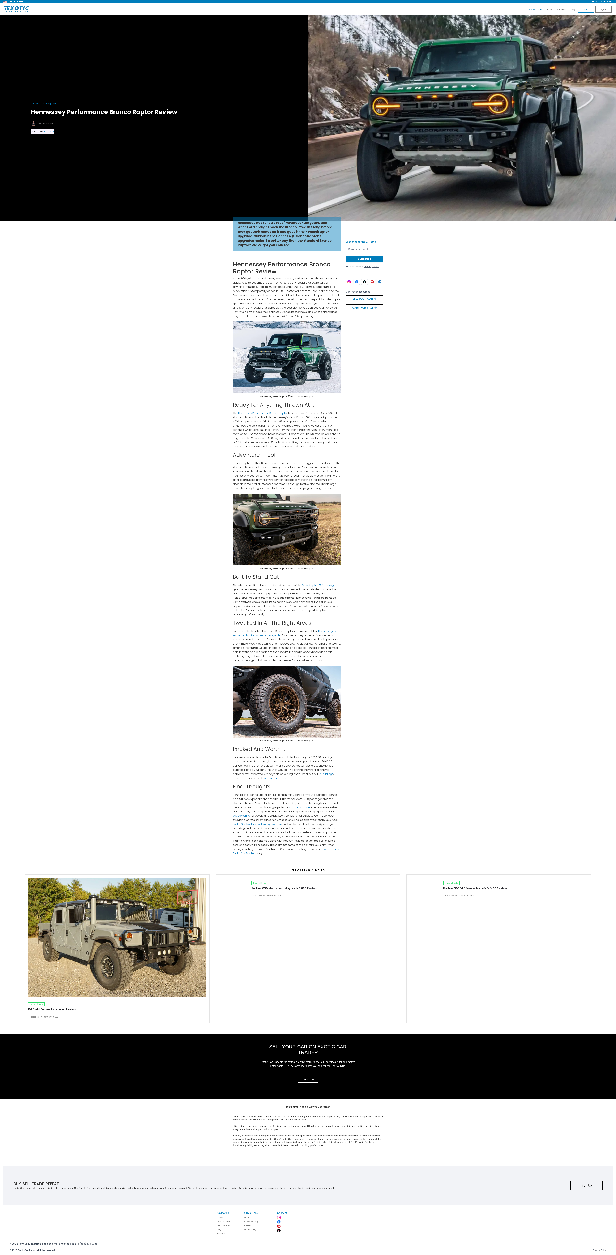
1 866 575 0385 (16, 1)
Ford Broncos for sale (276, 778)
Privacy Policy (599, 1250)
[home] (16, 9)
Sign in (603, 9)
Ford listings (326, 774)
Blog (572, 9)
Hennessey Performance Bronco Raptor (263, 413)
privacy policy (371, 266)
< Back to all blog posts (43, 103)
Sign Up (586, 1185)
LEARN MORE (308, 1079)
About (549, 9)
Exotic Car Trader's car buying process (257, 824)
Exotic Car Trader (300, 807)
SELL (586, 9)
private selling (241, 816)
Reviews (561, 9)
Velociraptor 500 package (318, 585)
